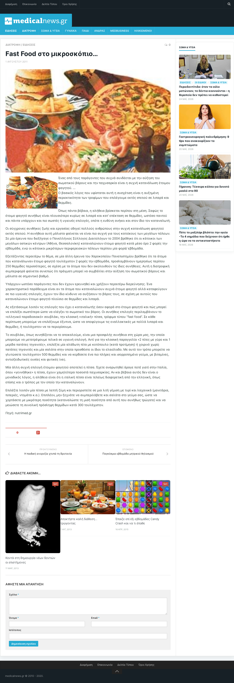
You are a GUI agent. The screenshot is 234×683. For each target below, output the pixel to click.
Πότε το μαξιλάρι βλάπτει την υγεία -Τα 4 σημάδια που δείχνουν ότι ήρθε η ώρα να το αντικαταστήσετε (204, 236)
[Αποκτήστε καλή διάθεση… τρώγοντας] (87, 497)
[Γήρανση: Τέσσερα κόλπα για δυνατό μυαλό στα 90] (205, 167)
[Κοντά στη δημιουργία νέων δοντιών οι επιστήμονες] (32, 516)
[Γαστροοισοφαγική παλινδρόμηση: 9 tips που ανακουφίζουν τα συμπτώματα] (205, 117)
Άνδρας (99, 30)
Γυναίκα (71, 30)
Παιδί (85, 30)
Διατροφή (29, 30)
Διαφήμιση (11, 4)
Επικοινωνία (29, 4)
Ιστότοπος (15, 630)
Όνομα (14, 617)
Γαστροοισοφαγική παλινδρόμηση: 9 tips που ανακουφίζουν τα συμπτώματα (204, 141)
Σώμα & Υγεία (50, 30)
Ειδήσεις (11, 30)
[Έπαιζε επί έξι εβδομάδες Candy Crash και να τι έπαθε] (142, 497)
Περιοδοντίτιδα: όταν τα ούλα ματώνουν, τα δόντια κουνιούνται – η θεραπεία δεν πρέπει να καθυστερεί (204, 91)
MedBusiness (119, 30)
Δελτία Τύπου (49, 4)
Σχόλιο (14, 594)
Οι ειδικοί (200, 82)
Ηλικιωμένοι (143, 30)
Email (95, 617)
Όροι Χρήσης (69, 4)
